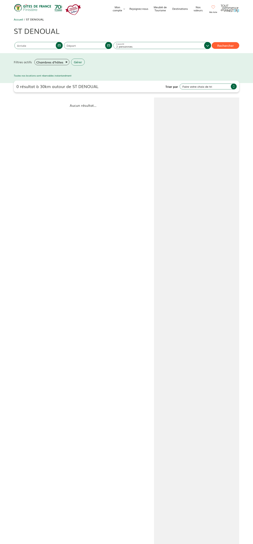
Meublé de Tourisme (160, 9)
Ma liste (213, 12)
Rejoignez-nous (138, 8)
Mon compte (117, 9)
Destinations (180, 8)
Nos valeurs (198, 9)
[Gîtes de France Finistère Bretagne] (39, 8)
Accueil (18, 19)
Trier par (171, 86)
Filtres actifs (23, 62)
